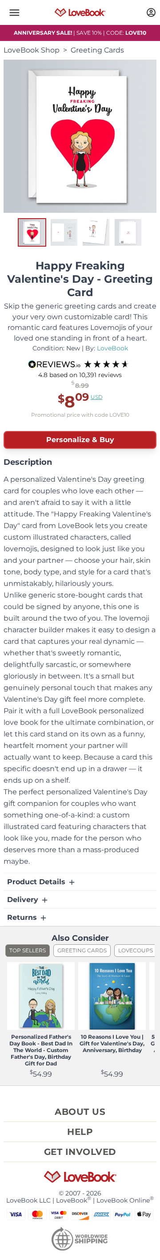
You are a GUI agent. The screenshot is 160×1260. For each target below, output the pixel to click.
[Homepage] (80, 12)
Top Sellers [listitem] (27, 950)
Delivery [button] (23, 899)
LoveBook (112, 348)
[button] (14, 12)
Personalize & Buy (80, 439)
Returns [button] (23, 917)
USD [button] (97, 397)
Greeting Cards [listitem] (82, 950)
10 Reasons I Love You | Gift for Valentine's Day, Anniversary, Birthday (112, 1043)
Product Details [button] (37, 882)
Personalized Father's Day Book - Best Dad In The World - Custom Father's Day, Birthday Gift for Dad (40, 1050)
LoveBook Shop (32, 50)
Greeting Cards (97, 50)
